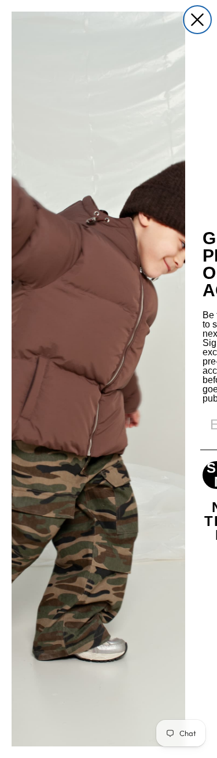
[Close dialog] (197, 20)
